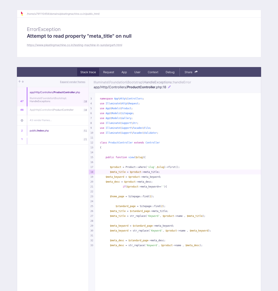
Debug (170, 72)
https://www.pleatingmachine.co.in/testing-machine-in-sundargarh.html (74, 45)
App (124, 72)
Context (153, 72)
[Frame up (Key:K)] (19, 82)
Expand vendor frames (72, 81)
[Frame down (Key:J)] (23, 82)
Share (189, 72)
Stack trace (88, 72)
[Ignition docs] (23, 14)
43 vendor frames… (41, 120)
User (137, 72)
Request (108, 72)
